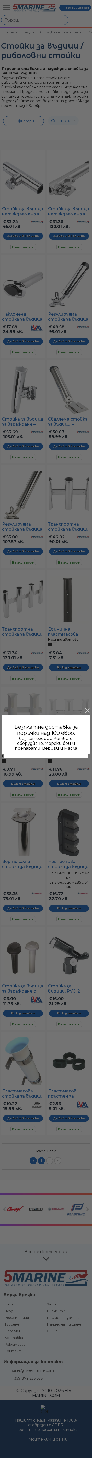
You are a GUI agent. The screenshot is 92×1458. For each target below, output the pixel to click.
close (87, 711)
